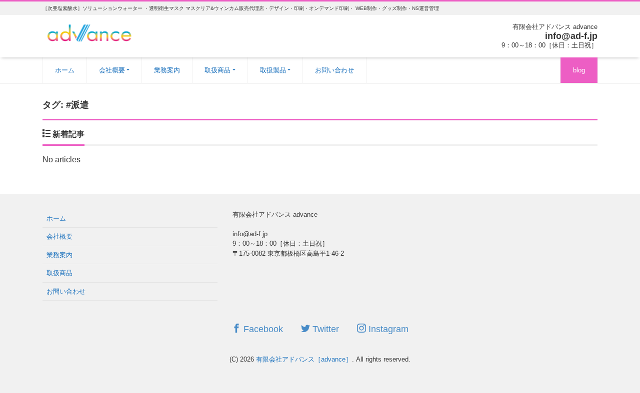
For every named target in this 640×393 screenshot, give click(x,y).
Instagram (387, 329)
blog (579, 70)
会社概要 (112, 70)
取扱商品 (217, 70)
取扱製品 (273, 70)
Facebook (262, 329)
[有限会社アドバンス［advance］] (89, 31)
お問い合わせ (334, 70)
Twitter (324, 329)
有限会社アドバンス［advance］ (304, 359)
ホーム (64, 70)
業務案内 (167, 70)
